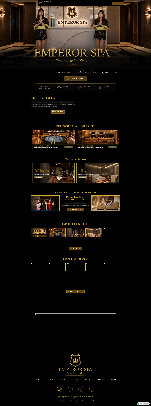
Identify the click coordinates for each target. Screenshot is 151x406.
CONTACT (104, 3)
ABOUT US (65, 3)
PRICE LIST (97, 3)
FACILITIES (73, 3)
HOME (57, 3)
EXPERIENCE (88, 3)
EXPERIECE (88, 379)
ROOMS (81, 3)
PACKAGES (75, 379)
